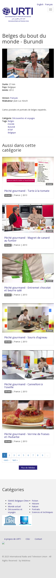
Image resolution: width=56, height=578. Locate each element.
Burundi (11, 126)
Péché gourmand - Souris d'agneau (25, 337)
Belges (11, 121)
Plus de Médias (28, 467)
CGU (28, 539)
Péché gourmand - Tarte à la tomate (26, 190)
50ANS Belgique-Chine (18, 500)
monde (11, 124)
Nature (35, 506)
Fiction (35, 500)
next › (6, 460)
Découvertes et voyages (23, 118)
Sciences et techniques (42, 512)
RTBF (10, 129)
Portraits (36, 509)
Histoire (35, 503)
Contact (38, 539)
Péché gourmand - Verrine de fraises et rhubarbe (26, 435)
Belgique (12, 132)
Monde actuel (14, 506)
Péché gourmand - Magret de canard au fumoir (27, 239)
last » (15, 460)
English (40, 4)
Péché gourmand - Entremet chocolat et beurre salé (27, 289)
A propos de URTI (12, 539)
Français (49, 4)
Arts (10, 503)
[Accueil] (22, 14)
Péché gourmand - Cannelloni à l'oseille (23, 386)
